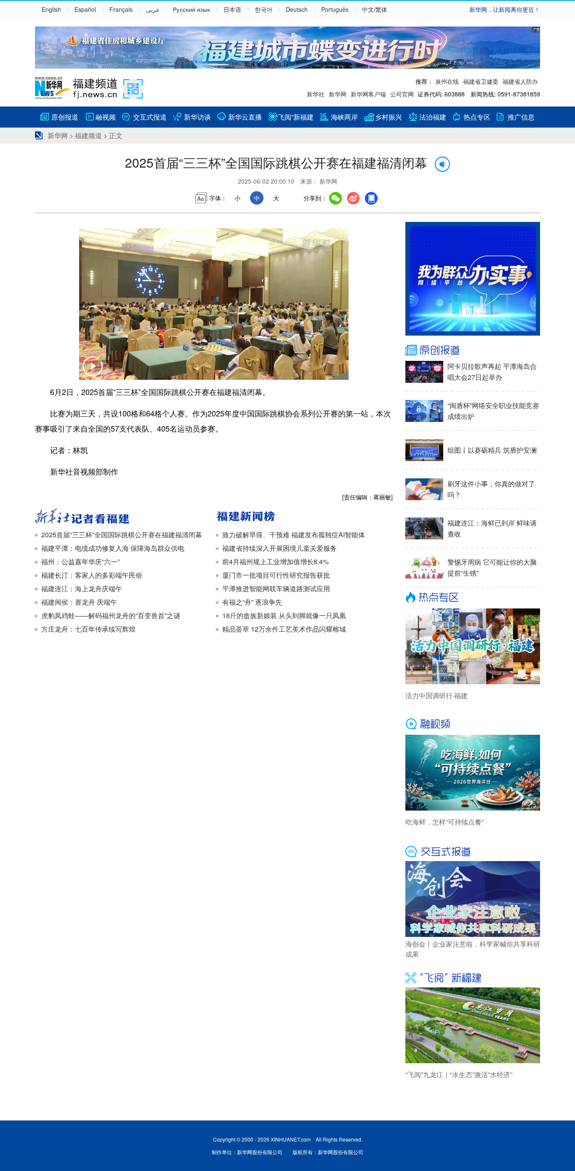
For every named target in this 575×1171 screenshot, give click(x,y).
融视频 (106, 117)
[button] (92, 372)
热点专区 (476, 117)
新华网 (337, 94)
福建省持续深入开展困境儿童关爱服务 (279, 548)
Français (121, 9)
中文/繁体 (374, 9)
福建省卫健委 (480, 81)
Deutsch (297, 9)
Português (335, 9)
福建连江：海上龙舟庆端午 (81, 588)
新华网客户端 (368, 94)
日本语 (232, 9)
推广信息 (521, 117)
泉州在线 (447, 81)
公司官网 (402, 94)
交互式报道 (150, 117)
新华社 (316, 94)
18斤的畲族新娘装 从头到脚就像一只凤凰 (284, 615)
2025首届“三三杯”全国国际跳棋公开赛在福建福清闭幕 (121, 534)
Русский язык (191, 9)
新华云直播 (245, 117)
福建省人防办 (520, 81)
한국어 (263, 9)
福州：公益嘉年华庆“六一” (80, 561)
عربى (153, 9)
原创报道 (64, 117)
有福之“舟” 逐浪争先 (252, 602)
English (51, 9)
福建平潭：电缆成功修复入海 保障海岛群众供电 (112, 548)
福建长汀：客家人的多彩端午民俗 (91, 575)
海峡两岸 (344, 117)
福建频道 (88, 135)
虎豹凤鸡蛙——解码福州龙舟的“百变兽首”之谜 (110, 615)
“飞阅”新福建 (295, 117)
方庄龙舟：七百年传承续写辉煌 (88, 629)
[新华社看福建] (123, 517)
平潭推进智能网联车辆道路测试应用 (276, 588)
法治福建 (432, 117)
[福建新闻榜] (304, 517)
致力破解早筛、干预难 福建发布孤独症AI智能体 (293, 534)
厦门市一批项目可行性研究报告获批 (276, 575)
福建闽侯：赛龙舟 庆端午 (79, 602)
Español (85, 9)
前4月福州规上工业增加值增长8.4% (275, 561)
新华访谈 (197, 117)
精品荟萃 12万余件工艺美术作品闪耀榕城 (284, 629)
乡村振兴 (388, 117)
